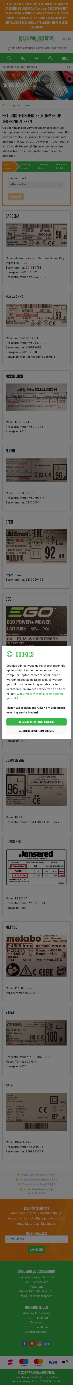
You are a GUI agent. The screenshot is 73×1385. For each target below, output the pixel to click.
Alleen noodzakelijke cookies (36, 731)
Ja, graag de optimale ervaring (36, 722)
